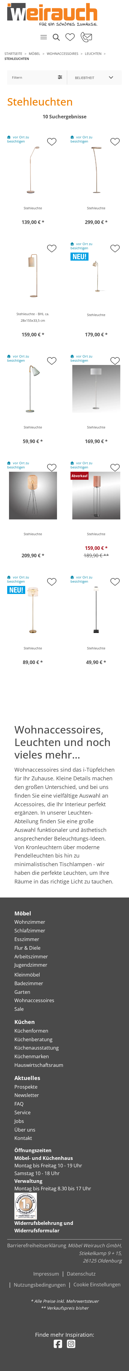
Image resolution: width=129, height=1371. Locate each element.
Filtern (17, 77)
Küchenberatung (33, 1039)
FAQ (18, 1104)
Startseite (13, 53)
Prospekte (26, 1087)
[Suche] (55, 37)
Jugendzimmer (30, 965)
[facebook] (58, 1343)
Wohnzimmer (29, 922)
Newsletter (26, 1095)
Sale (19, 1009)
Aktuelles (27, 1077)
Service (22, 1112)
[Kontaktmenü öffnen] (86, 37)
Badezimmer (28, 983)
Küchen (24, 1021)
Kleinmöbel (27, 974)
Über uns (24, 1129)
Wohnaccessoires (62, 53)
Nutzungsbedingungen (40, 1285)
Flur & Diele (27, 948)
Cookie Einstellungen (97, 1284)
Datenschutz (81, 1274)
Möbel (34, 53)
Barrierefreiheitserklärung (36, 1245)
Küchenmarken (31, 1056)
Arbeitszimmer (31, 956)
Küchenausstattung (36, 1048)
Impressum (46, 1274)
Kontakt (23, 1138)
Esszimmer (26, 939)
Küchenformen (31, 1031)
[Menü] (43, 37)
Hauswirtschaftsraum (38, 1065)
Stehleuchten (16, 58)
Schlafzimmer (29, 930)
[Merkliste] (70, 35)
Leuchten (93, 53)
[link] (62, 14)
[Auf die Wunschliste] (51, 140)
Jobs (19, 1121)
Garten (22, 992)
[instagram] (71, 1343)
